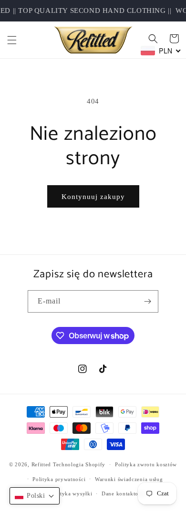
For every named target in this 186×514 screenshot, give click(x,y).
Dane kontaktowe (123, 493)
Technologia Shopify (79, 464)
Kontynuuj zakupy (93, 196)
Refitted (41, 464)
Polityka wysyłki (71, 493)
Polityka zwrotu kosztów (146, 464)
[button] (11, 40)
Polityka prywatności (58, 479)
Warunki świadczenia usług (129, 479)
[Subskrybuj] (147, 301)
